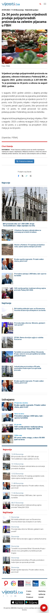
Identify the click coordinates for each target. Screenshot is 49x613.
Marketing (42, 591)
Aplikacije (42, 594)
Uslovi (28, 594)
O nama (28, 591)
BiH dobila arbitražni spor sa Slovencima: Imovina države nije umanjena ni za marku (30, 309)
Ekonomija (19, 454)
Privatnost (29, 597)
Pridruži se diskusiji (26, 161)
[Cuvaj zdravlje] (28, 583)
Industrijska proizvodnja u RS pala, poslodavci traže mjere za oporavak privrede (27, 368)
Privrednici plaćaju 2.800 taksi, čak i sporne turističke (30, 274)
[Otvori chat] (43, 608)
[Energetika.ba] (43, 583)
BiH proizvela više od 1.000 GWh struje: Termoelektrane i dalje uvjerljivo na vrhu (19, 225)
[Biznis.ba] (36, 583)
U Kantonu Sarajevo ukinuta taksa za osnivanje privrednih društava (27, 231)
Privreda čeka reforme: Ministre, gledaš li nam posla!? (29, 324)
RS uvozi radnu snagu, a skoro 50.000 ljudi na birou (29, 439)
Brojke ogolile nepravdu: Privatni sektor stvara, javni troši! (29, 260)
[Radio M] (5, 583)
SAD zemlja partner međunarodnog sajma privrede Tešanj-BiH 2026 (30, 289)
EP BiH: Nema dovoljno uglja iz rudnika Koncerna (28, 338)
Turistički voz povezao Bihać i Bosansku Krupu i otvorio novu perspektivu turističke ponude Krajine (29, 354)
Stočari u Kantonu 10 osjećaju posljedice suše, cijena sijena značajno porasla (29, 246)
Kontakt (41, 597)
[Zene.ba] (21, 583)
